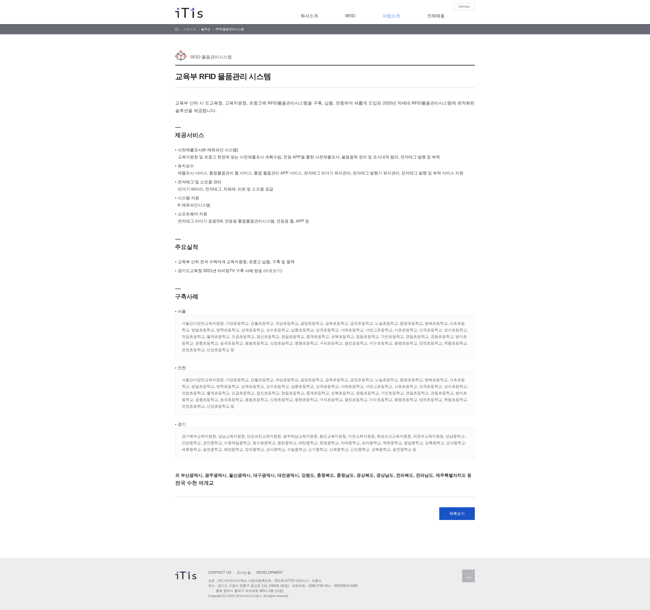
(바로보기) (272, 270)
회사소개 (309, 15)
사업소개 (391, 15)
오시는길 (242, 572)
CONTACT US (219, 572)
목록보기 (457, 513)
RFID (350, 15)
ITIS (189, 13)
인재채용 (436, 15)
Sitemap (464, 6)
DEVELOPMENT (268, 572)
